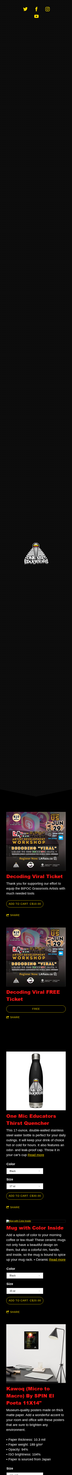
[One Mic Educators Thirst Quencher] (36, 1081)
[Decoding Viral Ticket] (36, 841)
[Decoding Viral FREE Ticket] (36, 957)
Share (15, 915)
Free (36, 1008)
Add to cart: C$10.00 (25, 903)
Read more (36, 1155)
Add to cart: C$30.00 (25, 1195)
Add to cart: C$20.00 (25, 1300)
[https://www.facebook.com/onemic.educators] (36, 9)
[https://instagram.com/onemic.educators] (47, 9)
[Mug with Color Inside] (36, 1221)
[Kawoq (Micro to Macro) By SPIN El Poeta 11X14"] (36, 1353)
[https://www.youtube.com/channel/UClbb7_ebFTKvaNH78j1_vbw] (36, 16)
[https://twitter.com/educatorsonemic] (25, 9)
